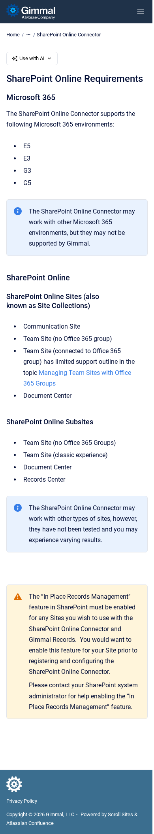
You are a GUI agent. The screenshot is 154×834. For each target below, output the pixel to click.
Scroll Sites (120, 814)
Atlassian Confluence (30, 823)
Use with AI (32, 58)
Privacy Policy (21, 801)
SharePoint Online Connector (69, 35)
